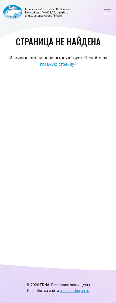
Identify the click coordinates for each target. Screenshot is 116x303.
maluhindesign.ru (74, 290)
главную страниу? (58, 64)
